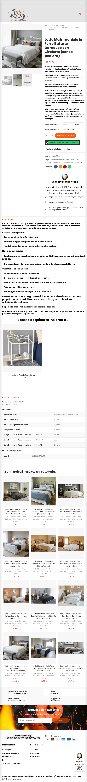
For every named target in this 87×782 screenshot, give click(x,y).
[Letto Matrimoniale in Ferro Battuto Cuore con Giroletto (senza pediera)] (71, 543)
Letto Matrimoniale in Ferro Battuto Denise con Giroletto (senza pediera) (71, 616)
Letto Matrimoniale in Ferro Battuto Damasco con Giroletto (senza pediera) (16, 668)
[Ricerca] (75, 15)
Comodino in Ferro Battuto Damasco (22, 375)
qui (53, 307)
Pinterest (65, 166)
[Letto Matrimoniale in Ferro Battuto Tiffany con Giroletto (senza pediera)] (16, 543)
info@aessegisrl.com (23, 313)
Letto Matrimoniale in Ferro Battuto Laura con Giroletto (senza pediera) (43, 511)
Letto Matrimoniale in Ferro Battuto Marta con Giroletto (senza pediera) (71, 511)
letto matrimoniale (57, 160)
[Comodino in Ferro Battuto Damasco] (22, 348)
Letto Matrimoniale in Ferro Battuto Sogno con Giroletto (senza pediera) (16, 616)
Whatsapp (69, 166)
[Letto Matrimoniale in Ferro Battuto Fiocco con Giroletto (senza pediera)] (43, 543)
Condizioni (6, 405)
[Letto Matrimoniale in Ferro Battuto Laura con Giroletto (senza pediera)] (43, 491)
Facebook (56, 166)
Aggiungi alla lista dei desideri (58, 149)
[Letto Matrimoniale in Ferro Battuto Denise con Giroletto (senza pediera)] (71, 595)
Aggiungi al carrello (65, 135)
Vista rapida (36, 332)
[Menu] (3, 11)
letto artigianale (51, 162)
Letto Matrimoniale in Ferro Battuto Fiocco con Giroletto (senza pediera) (43, 563)
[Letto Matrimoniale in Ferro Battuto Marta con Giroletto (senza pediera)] (71, 491)
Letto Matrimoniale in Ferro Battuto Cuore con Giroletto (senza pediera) (71, 563)
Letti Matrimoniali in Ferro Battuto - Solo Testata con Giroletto (16, 519)
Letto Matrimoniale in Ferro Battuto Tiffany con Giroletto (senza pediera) (16, 563)
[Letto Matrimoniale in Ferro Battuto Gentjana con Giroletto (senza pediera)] (43, 648)
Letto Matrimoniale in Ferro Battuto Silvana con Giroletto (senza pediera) (71, 668)
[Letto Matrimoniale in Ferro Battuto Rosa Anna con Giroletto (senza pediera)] (16, 491)
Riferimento (7, 402)
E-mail (60, 166)
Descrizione (7, 219)
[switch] (79, 768)
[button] (4, 49)
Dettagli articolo (10, 398)
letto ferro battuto (73, 160)
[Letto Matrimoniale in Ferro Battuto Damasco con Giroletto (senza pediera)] (16, 648)
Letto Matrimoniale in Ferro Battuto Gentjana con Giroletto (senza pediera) (43, 668)
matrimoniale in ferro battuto (70, 162)
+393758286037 (14, 737)
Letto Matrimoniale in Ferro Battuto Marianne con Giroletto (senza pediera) (43, 616)
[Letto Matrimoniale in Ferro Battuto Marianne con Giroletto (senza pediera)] (43, 595)
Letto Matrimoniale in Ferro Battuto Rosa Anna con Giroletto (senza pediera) (16, 511)
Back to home (83, 30)
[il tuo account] (83, 15)
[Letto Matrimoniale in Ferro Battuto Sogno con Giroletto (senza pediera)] (16, 595)
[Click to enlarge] (6, 70)
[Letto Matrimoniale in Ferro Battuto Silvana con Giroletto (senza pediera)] (71, 648)
